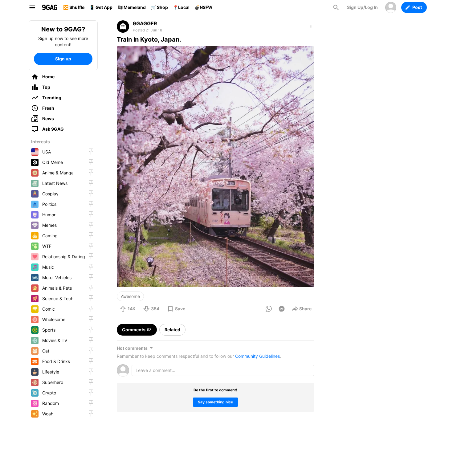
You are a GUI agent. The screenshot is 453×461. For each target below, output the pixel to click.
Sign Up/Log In (362, 7)
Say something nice (215, 402)
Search (335, 7)
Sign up (63, 58)
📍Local (181, 7)
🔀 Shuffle (73, 7)
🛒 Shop (159, 7)
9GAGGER (145, 23)
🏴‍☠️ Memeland (131, 7)
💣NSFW (203, 7)
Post (417, 7)
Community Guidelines (257, 356)
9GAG (50, 7)
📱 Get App (100, 7)
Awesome (130, 296)
